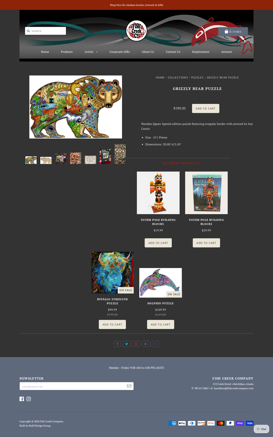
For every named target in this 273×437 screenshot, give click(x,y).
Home (45, 52)
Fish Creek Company (51, 421)
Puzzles (197, 77)
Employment (200, 52)
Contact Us (173, 52)
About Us (148, 52)
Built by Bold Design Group (35, 425)
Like (117, 344)
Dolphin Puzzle (160, 303)
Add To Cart (158, 243)
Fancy (145, 344)
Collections (178, 77)
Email (155, 344)
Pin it (136, 344)
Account (226, 52)
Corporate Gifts (120, 52)
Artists (89, 52)
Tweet (127, 344)
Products (67, 52)
